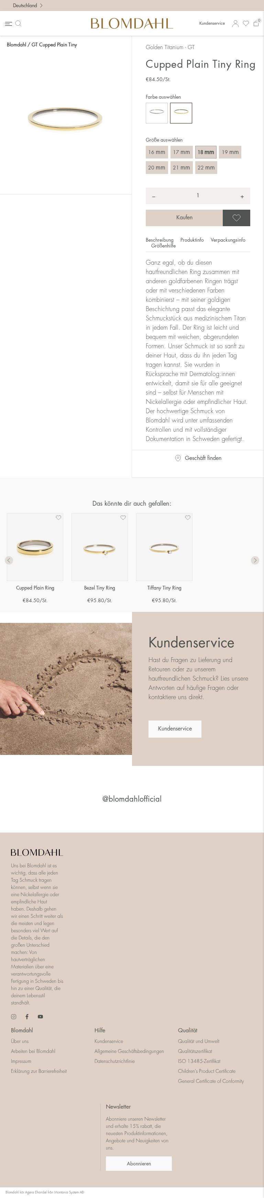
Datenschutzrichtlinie (115, 1061)
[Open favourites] (246, 24)
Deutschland (25, 5)
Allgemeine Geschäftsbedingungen (129, 1051)
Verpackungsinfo (228, 240)
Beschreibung (160, 240)
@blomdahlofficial (132, 799)
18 (206, 152)
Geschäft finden (203, 458)
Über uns (20, 1041)
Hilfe (100, 1030)
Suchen (19, 23)
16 (156, 152)
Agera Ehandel (36, 1192)
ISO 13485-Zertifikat (199, 1061)
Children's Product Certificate (206, 1071)
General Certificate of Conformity (211, 1081)
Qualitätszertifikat (195, 1051)
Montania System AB (69, 1192)
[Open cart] (256, 24)
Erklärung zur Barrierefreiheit (39, 1071)
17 (181, 152)
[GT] (181, 113)
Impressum (21, 1061)
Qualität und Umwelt (198, 1041)
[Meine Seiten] (235, 24)
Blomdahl (16, 44)
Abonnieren (139, 1163)
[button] (255, 560)
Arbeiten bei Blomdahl (33, 1051)
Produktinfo (192, 240)
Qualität (187, 1030)
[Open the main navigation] (8, 24)
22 (206, 167)
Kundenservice (212, 23)
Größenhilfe (163, 245)
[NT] (157, 113)
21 (181, 167)
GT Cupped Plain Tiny (54, 44)
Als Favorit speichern (249, 218)
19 (230, 152)
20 (156, 167)
